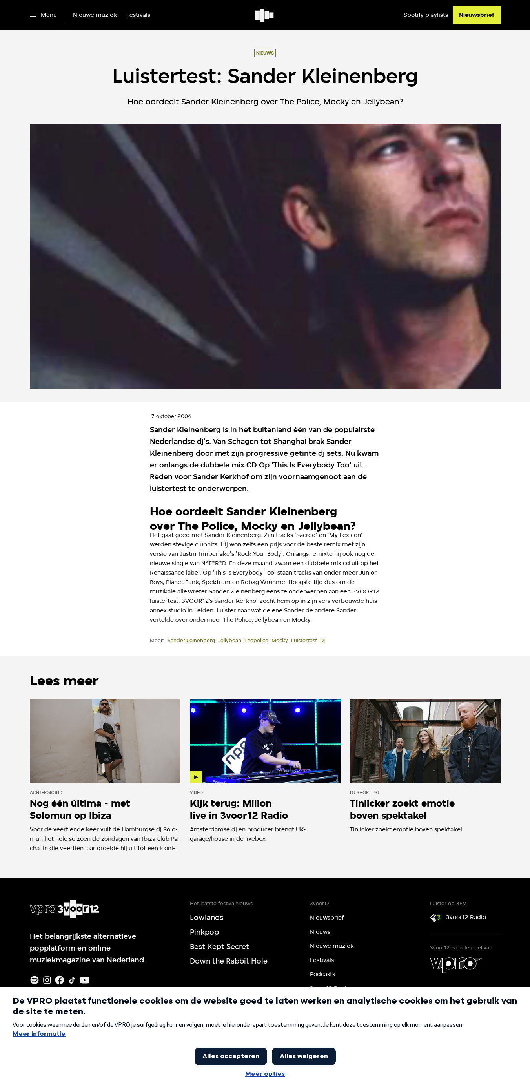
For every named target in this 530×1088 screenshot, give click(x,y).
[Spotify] (34, 980)
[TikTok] (72, 980)
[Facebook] (59, 980)
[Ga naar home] (265, 15)
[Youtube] (84, 980)
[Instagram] (47, 980)
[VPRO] (456, 965)
